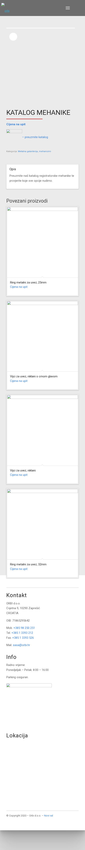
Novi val (48, 815)
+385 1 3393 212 (22, 633)
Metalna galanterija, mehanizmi (34, 151)
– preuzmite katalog (35, 137)
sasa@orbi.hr (21, 645)
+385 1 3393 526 (23, 638)
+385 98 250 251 (24, 628)
